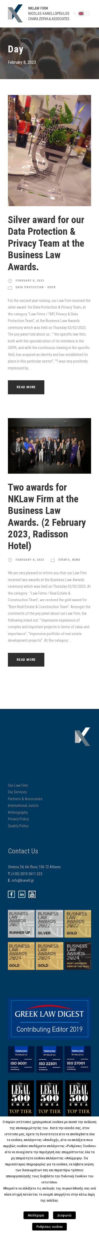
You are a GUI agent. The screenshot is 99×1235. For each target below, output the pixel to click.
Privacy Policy (18, 819)
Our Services (17, 792)
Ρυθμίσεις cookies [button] (49, 1227)
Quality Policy (18, 826)
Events (64, 560)
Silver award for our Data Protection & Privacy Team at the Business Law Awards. (46, 243)
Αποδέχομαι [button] (36, 1215)
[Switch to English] (81, 13)
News (76, 560)
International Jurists (23, 805)
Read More (26, 387)
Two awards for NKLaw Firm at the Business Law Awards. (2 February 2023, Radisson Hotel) (47, 517)
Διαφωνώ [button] (64, 1215)
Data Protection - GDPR (36, 287)
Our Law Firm (18, 785)
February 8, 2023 (30, 280)
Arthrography (18, 812)
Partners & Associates (25, 799)
